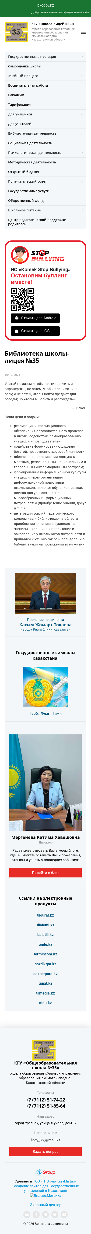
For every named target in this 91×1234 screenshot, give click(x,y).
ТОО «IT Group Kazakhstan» (54, 1181)
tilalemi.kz (45, 925)
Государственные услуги (28, 191)
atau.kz (45, 1003)
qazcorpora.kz (45, 974)
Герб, (34, 713)
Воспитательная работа (28, 85)
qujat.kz (45, 983)
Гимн (57, 713)
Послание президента (45, 620)
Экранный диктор (45, 1205)
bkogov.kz (45, 5)
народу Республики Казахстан (45, 629)
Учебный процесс (23, 76)
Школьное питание (24, 210)
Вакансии (16, 95)
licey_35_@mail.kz (45, 1140)
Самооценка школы (24, 66)
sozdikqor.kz (45, 964)
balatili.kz (45, 934)
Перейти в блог (45, 872)
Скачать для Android (38, 318)
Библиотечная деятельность (32, 133)
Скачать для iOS (35, 331)
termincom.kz (45, 954)
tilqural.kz (45, 915)
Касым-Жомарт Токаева (45, 624)
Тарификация (19, 104)
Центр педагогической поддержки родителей (37, 221)
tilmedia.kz (45, 993)
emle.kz (45, 944)
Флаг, (46, 713)
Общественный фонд (26, 200)
